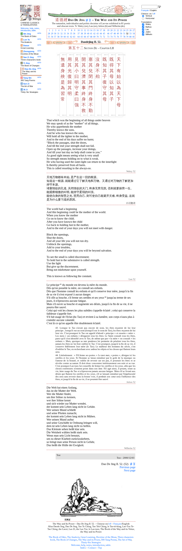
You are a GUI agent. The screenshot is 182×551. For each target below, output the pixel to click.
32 (61, 33)
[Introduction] (87, 20)
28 (49, 33)
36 (74, 33)
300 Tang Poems (109, 540)
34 (68, 33)
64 (78, 37)
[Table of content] (90, 20)
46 (108, 33)
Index (83, 548)
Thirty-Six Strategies (91, 542)
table (108, 545)
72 (104, 37)
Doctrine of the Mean (106, 537)
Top (100, 548)
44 (101, 33)
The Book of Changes (66, 540)
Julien (148, 32)
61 (68, 37)
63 (74, 37)
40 (88, 33)
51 (124, 33)
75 (115, 37)
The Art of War (125, 540)
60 (65, 37)
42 (94, 33)
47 (111, 33)
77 (121, 37)
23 (121, 30)
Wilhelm (149, 34)
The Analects (73, 537)
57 (55, 37)
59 (61, 37)
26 (130, 30)
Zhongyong (28, 51)
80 (130, 37)
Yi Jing (26, 63)
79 (127, 37)
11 (82, 30)
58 (58, 37)
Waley (148, 24)
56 (52, 37)
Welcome (75, 545)
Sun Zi (26, 84)
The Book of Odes (57, 537)
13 (88, 30)
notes (89, 545)
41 (91, 33)
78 (124, 37)
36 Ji (25, 90)
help (83, 545)
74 (111, 37)
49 (118, 33)
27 (134, 30)
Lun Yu (26, 40)
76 (118, 37)
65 (82, 37)
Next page (129, 470)
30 (55, 33)
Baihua (148, 27)
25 (127, 30)
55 (49, 37)
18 (104, 30)
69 (94, 37)
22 (118, 30)
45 (104, 33)
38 (82, 33)
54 (134, 33)
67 (88, 37)
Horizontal (150, 18)
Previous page (127, 467)
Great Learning (88, 537)
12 (85, 30)
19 (108, 30)
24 (124, 30)
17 (101, 30)
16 (98, 30)
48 (115, 33)
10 (78, 30)
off (109, 524)
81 (134, 37)
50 (121, 33)
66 (85, 37)
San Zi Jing (28, 57)
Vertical (149, 16)
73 (108, 37)
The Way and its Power (89, 540)
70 (98, 37)
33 (65, 33)
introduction (99, 545)
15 (94, 30)
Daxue (26, 45)
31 (58, 33)
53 (130, 33)
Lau (147, 29)
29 (52, 33)
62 (71, 37)
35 (71, 33)
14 (91, 30)
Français (117, 524)
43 (98, 33)
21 (115, 30)
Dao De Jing (30, 69)
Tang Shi (27, 78)
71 (101, 37)
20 (111, 30)
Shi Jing (27, 34)
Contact (92, 548)
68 (91, 37)
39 (85, 33)
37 (78, 33)
